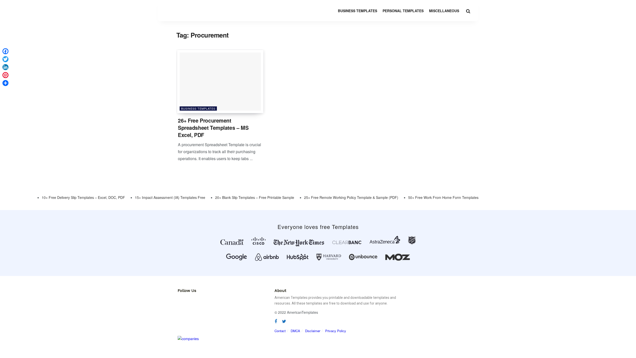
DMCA (295, 330)
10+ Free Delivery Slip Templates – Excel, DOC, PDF (83, 197)
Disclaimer (312, 330)
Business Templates (357, 10)
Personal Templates (403, 10)
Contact (280, 330)
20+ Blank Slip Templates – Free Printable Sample (254, 197)
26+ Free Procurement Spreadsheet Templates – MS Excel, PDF (213, 128)
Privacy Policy (335, 330)
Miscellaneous (444, 10)
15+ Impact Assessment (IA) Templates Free (170, 197)
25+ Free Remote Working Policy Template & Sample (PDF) (351, 197)
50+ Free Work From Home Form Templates (443, 197)
